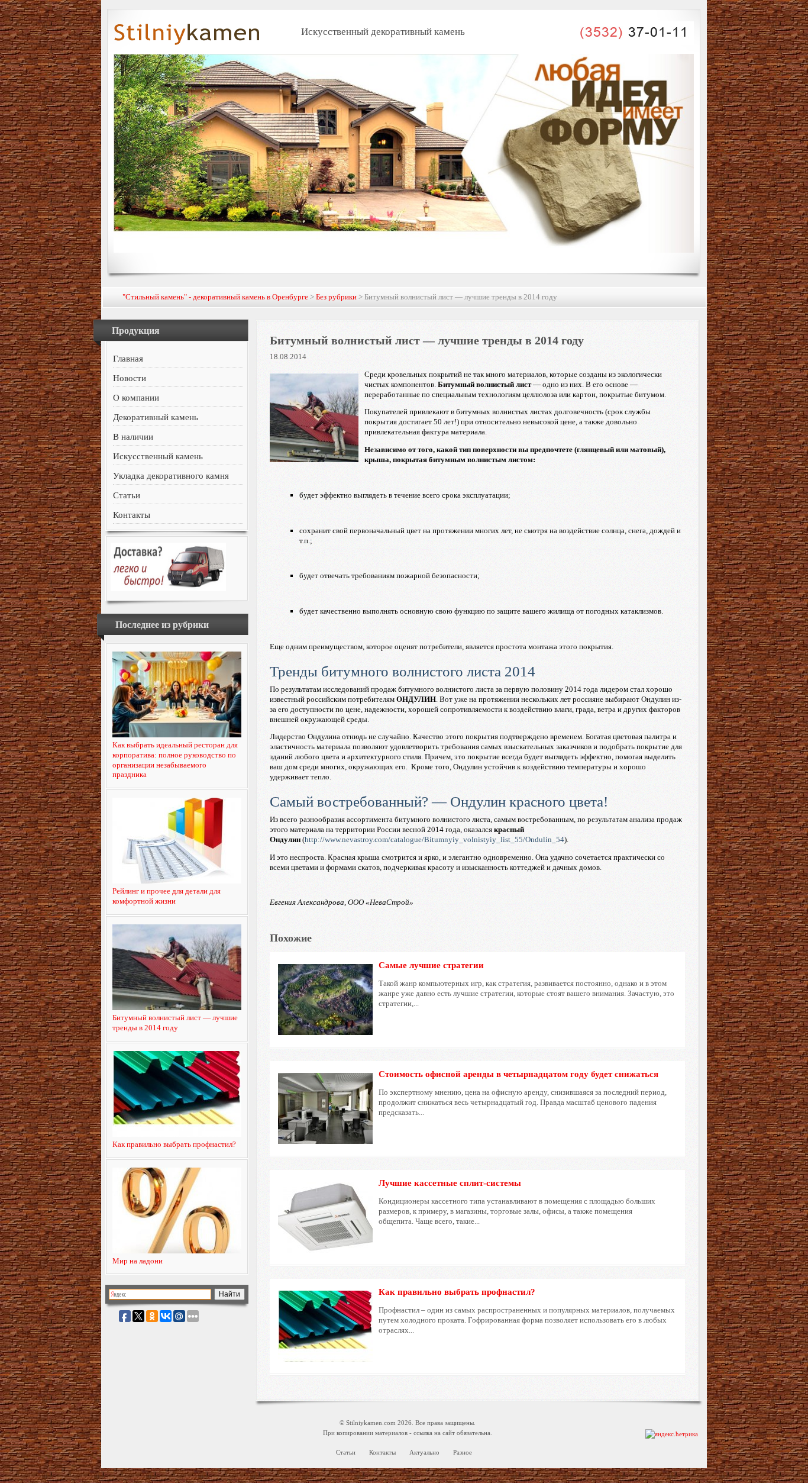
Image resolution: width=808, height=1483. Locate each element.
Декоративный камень (155, 417)
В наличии (133, 436)
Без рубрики (336, 296)
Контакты (131, 515)
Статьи (126, 495)
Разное (462, 1452)
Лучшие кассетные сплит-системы (450, 1183)
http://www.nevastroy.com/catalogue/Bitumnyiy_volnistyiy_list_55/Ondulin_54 (434, 839)
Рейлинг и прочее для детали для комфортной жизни (166, 895)
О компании (136, 397)
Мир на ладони (137, 1260)
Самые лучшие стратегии (431, 965)
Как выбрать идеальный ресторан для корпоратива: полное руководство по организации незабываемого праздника (175, 759)
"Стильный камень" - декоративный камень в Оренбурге (215, 296)
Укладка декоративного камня (171, 476)
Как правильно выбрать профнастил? (174, 1144)
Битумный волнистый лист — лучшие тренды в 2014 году (175, 1022)
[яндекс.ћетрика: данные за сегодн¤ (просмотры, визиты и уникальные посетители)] (671, 1434)
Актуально (424, 1452)
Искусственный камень (158, 456)
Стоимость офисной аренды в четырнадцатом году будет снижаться (518, 1074)
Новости (129, 378)
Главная (128, 358)
